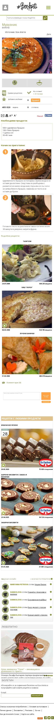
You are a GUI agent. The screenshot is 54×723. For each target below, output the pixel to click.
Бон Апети (21, 32)
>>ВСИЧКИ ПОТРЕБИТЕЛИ (40, 579)
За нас (37, 710)
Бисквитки (18, 710)
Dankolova (15, 592)
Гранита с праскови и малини (28, 593)
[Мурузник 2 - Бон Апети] (31, 210)
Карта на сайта (27, 714)
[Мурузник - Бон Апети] (31, 164)
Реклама (28, 710)
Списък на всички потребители (13, 706)
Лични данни (6, 710)
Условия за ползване (38, 706)
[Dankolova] (5, 594)
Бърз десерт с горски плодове (28, 608)
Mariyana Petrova (19, 584)
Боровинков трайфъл (37, 600)
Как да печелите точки (9, 714)
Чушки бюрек (40, 584)
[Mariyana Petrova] (5, 586)
